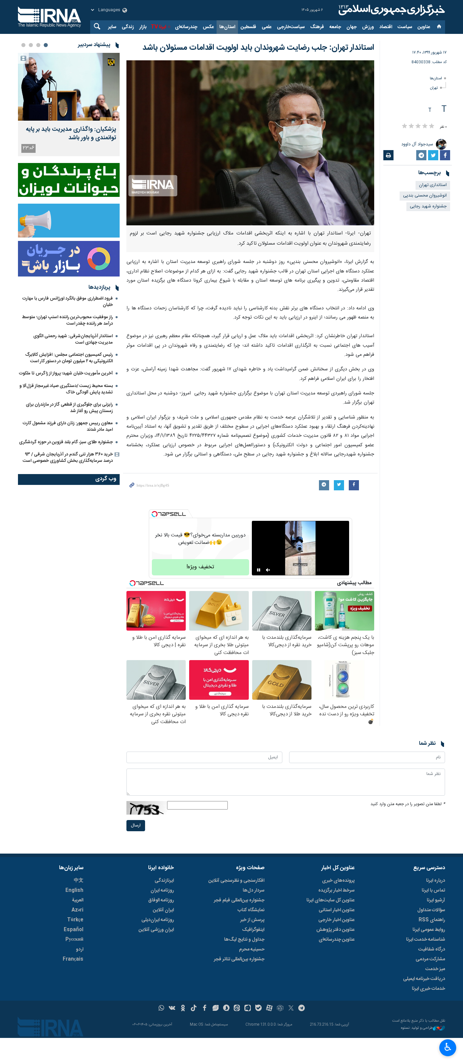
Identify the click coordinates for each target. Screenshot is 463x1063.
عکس (208, 27)
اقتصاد (385, 27)
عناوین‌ (424, 27)
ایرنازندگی (164, 881)
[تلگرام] (301, 1008)
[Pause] (259, 570)
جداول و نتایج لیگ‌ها (244, 940)
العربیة (77, 900)
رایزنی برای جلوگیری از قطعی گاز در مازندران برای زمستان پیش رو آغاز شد (69, 408)
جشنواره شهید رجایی (428, 206)
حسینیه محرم (251, 949)
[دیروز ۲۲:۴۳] (69, 87)
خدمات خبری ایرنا (428, 989)
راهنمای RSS (432, 920)
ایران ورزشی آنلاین (156, 930)
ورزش (368, 27)
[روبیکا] (280, 1008)
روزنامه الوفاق (161, 900)
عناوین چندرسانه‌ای (337, 940)
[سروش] (226, 1008)
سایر (112, 27)
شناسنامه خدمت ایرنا (425, 940)
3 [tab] (31, 45)
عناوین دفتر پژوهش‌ (335, 930)
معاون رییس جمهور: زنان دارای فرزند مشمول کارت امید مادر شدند (68, 426)
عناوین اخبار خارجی (336, 920)
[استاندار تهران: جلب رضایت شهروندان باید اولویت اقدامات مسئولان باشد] (250, 142)
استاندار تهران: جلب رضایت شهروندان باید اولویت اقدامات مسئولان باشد (258, 48)
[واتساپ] (161, 1008)
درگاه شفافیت (431, 949)
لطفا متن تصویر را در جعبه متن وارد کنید (407, 804)
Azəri (77, 910)
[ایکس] (291, 1008)
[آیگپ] (247, 1008)
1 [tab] (46, 45)
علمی (266, 27)
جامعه (335, 27)
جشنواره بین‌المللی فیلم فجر (239, 900)
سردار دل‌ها (253, 890)
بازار (142, 27)
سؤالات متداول (431, 910)
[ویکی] (172, 1008)
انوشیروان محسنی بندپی (425, 195)
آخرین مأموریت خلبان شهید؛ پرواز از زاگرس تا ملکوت (66, 373)
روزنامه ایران (162, 890)
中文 (78, 881)
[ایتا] (237, 1008)
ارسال (136, 825)
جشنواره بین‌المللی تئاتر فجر (239, 959)
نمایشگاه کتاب (251, 910)
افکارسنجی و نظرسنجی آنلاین (236, 881)
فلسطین (248, 27)
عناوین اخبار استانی (337, 910)
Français (73, 959)
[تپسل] (154, 514)
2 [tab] (38, 45)
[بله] (258, 1008)
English (74, 890)
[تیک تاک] (193, 1008)
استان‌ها (227, 27)
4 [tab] (23, 45)
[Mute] (268, 570)
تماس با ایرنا (433, 890)
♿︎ (448, 1047)
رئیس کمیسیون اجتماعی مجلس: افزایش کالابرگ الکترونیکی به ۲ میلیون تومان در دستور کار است (69, 358)
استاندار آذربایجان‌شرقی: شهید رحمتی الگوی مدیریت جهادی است (73, 339)
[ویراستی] (215, 1008)
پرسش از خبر (252, 920)
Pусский (74, 940)
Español (73, 930)
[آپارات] (269, 1008)
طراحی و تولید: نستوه (417, 1028)
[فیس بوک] (204, 1008)
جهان (351, 27)
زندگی (128, 27)
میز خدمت (435, 969)
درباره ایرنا (435, 881)
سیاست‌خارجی (291, 27)
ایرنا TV (158, 27)
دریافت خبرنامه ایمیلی (424, 979)
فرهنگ (317, 27)
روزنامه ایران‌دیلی (157, 920)
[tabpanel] (69, 104)
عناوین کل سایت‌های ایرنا (330, 900)
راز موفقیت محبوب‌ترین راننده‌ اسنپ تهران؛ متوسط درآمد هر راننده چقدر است (67, 320)
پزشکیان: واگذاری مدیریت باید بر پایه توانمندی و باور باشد (71, 134)
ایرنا (391, 10)
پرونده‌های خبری (338, 881)
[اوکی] (182, 1008)
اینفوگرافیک (253, 930)
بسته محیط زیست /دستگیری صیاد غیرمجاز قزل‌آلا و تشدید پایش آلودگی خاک (66, 389)
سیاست (405, 27)
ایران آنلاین (163, 910)
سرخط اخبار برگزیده (336, 890)
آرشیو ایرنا (436, 900)
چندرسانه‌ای (186, 27)
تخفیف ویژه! (200, 567)
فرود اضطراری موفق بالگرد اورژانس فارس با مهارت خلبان (67, 302)
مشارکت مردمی (430, 959)
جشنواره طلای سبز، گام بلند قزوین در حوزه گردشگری (66, 442)
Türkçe (75, 920)
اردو (79, 949)
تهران (434, 88)
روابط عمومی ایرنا (428, 930)
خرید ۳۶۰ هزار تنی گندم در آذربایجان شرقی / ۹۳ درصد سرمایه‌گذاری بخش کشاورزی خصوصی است (68, 458)
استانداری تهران (433, 185)
